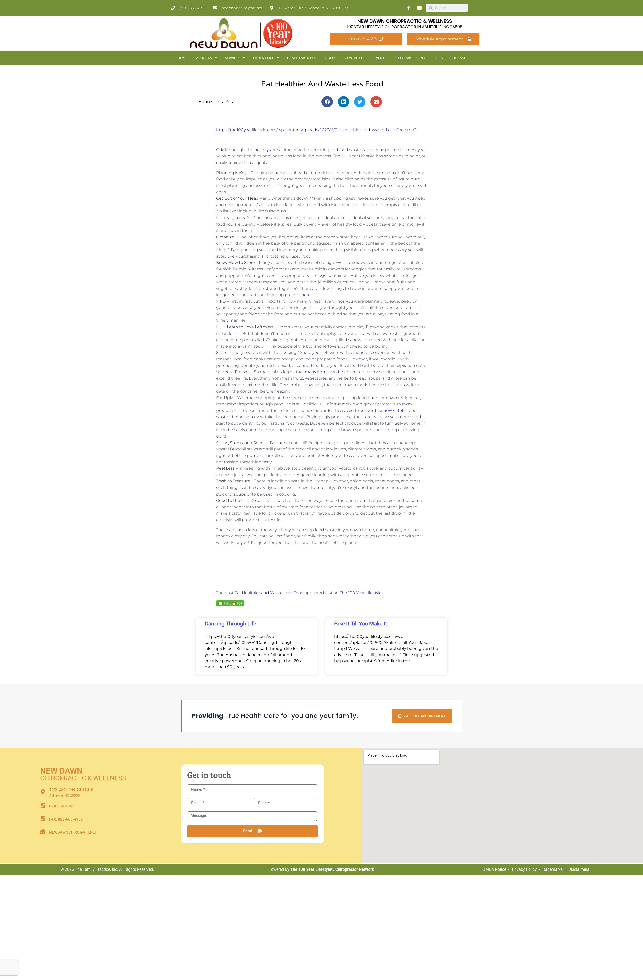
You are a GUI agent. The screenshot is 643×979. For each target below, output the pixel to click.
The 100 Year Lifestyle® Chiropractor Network (332, 869)
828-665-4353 (61, 806)
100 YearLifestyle (410, 58)
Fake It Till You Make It (360, 624)
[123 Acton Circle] (42, 792)
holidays (262, 149)
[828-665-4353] (42, 805)
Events (380, 58)
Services (232, 58)
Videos (330, 58)
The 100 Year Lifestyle (361, 592)
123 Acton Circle (71, 790)
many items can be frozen (331, 371)
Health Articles (301, 58)
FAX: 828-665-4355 (66, 819)
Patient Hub (263, 58)
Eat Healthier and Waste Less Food (269, 592)
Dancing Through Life (230, 624)
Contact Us (355, 58)
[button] (327, 101)
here (306, 294)
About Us (204, 58)
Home (183, 58)
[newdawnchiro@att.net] (42, 831)
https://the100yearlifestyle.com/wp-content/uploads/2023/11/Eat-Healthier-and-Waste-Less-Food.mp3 (316, 129)
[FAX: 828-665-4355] (42, 818)
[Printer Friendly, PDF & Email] (230, 603)
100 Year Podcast (450, 58)
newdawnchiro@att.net (73, 832)
